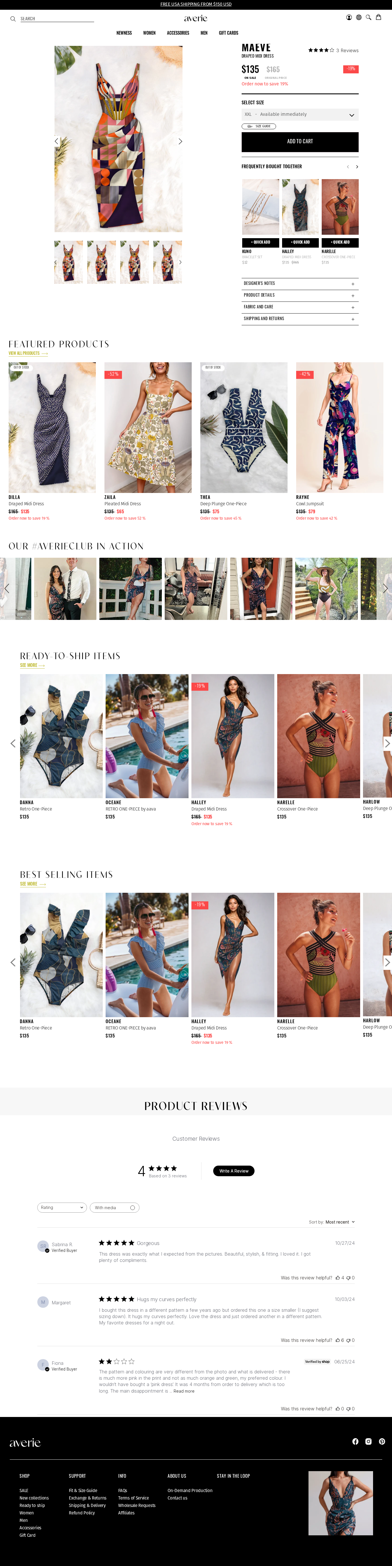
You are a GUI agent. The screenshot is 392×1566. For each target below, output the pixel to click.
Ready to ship (32, 1505)
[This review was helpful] (338, 1278)
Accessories (30, 1527)
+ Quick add (260, 242)
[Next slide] (180, 142)
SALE (24, 1490)
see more (28, 665)
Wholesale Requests (137, 1505)
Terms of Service (133, 1498)
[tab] (300, 284)
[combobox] (57, 19)
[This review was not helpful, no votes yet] (348, 1278)
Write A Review (234, 1170)
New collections (34, 1498)
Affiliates (126, 1513)
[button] (7, 589)
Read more (184, 1391)
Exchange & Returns (87, 1498)
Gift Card (27, 1535)
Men (24, 1520)
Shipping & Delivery (87, 1505)
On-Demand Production (190, 1490)
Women (27, 1513)
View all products (24, 354)
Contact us (177, 1498)
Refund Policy (81, 1513)
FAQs (122, 1490)
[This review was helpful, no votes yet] (338, 1409)
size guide (263, 126)
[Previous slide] (57, 142)
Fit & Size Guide (83, 1490)
